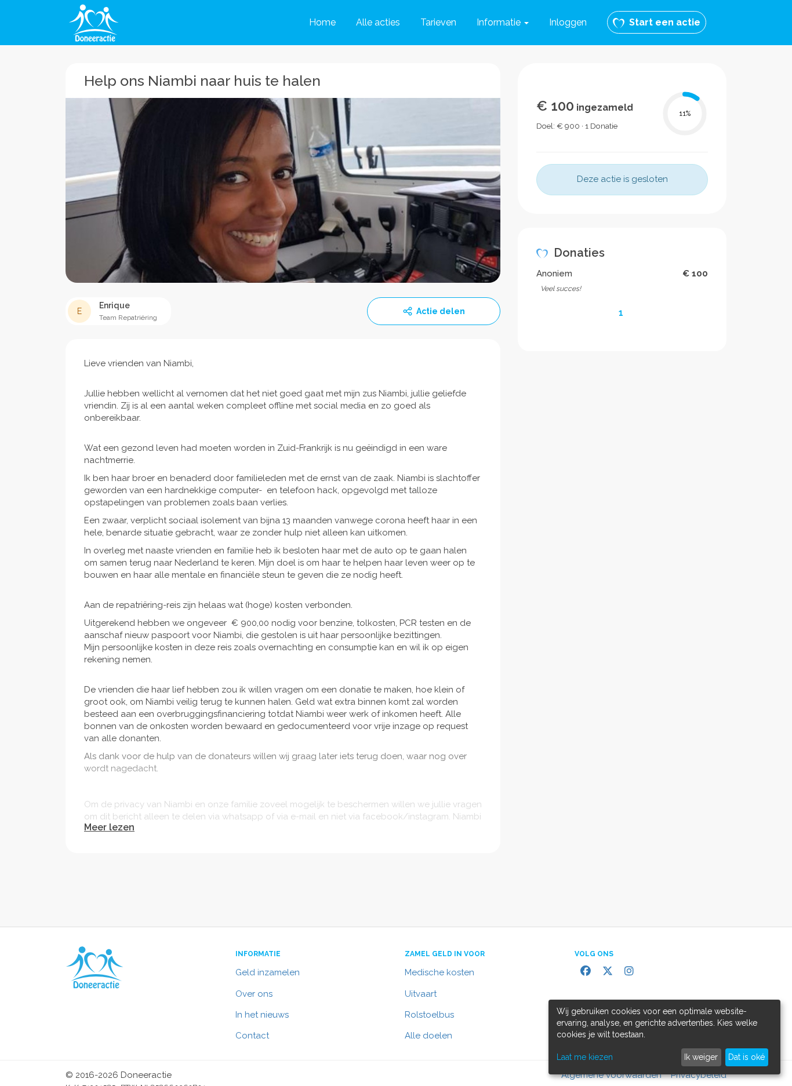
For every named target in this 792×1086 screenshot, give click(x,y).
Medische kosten (439, 972)
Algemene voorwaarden (611, 1075)
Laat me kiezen (585, 1057)
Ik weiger (701, 1057)
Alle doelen (428, 1035)
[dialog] (664, 1037)
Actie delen (440, 311)
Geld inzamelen (267, 972)
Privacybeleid (698, 1075)
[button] (503, 22)
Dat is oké (746, 1057)
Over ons (254, 994)
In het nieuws (262, 1015)
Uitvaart (421, 994)
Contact (252, 1035)
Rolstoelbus (429, 1015)
